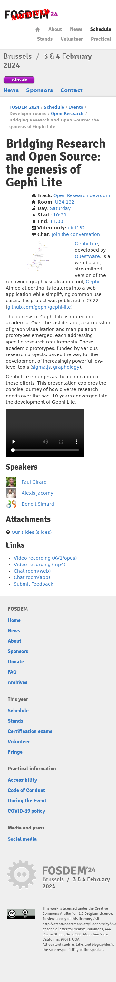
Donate (16, 662)
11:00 (56, 221)
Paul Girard (34, 482)
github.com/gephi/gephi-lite (39, 307)
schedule (19, 79)
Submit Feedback (33, 583)
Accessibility (22, 780)
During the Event (27, 800)
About (55, 29)
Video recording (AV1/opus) (45, 558)
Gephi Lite (86, 243)
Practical (101, 39)
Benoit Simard (38, 504)
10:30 (59, 214)
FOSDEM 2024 (24, 107)
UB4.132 (64, 202)
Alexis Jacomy (37, 493)
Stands (45, 39)
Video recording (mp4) (39, 564)
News (76, 29)
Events (75, 107)
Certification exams (30, 731)
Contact (71, 90)
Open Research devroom (81, 195)
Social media (22, 839)
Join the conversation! (77, 234)
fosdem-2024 (31, 14)
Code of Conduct (26, 790)
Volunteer (72, 39)
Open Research (67, 113)
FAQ (12, 672)
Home (37, 29)
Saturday (60, 208)
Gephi (92, 281)
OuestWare (87, 256)
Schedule (100, 29)
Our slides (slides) (32, 532)
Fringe (15, 752)
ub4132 (76, 227)
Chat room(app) (32, 577)
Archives (17, 682)
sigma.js (41, 367)
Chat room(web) (32, 571)
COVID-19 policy (26, 811)
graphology (66, 367)
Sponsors (39, 90)
